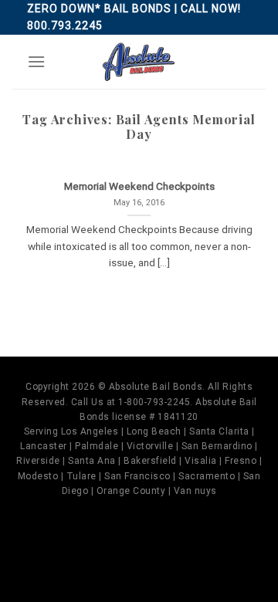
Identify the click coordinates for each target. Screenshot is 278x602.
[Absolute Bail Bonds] (139, 62)
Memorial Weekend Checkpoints (139, 186)
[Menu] (36, 61)
